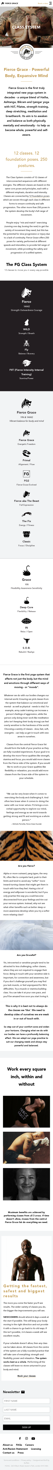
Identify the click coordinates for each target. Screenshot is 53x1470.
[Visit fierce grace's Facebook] (21, 1439)
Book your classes (27, 1376)
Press (21, 1452)
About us (8, 1444)
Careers (29, 1444)
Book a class (43, 3)
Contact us (8, 1452)
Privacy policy (26, 1460)
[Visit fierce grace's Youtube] (32, 1439)
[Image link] (26, 1112)
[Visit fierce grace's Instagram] (27, 1439)
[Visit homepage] (9, 3)
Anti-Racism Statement (15, 1448)
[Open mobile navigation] (50, 3)
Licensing (36, 1448)
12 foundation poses (39, 196)
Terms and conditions (11, 1460)
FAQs (19, 1444)
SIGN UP (26, 1427)
